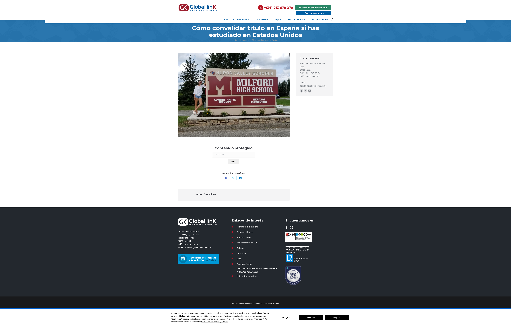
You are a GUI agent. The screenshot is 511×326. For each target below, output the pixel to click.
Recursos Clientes (244, 264)
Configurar (286, 317)
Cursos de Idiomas (245, 232)
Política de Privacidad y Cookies (214, 321)
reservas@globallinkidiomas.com (198, 247)
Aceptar (336, 317)
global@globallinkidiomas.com (312, 86)
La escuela (241, 253)
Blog (239, 258)
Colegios (240, 248)
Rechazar (311, 317)
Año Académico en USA (247, 242)
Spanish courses (244, 237)
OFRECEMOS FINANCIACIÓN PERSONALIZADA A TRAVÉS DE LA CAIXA (257, 270)
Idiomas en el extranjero (247, 226)
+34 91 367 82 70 (312, 73)
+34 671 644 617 (312, 76)
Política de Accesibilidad (247, 276)
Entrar (233, 162)
